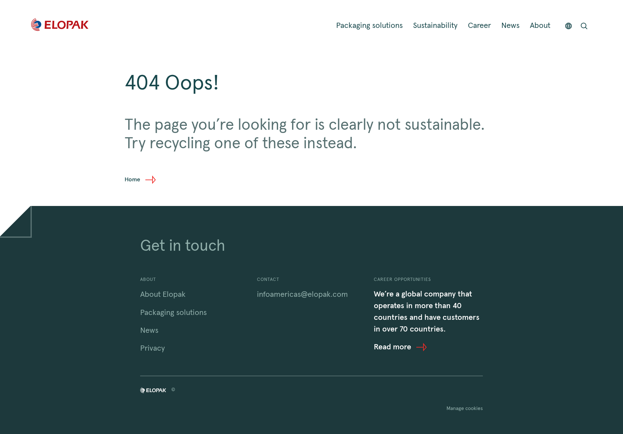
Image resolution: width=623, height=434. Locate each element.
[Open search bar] (584, 26)
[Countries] (568, 26)
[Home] (60, 25)
